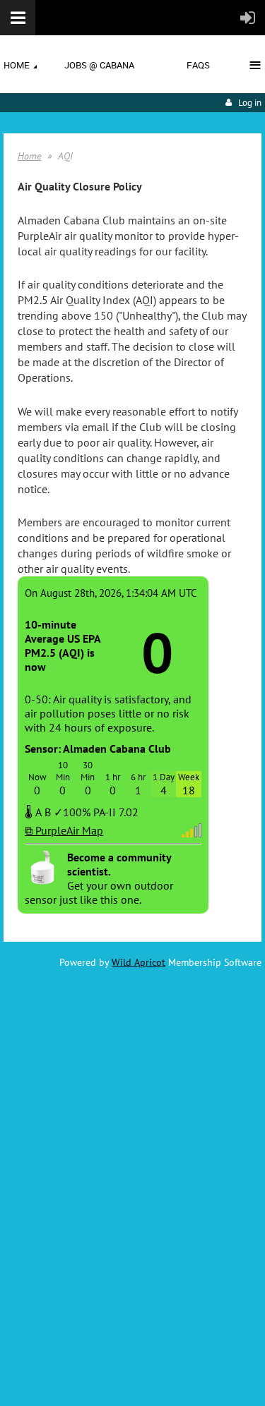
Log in (249, 103)
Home (29, 156)
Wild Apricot (138, 962)
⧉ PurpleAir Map (64, 830)
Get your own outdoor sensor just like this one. (99, 878)
